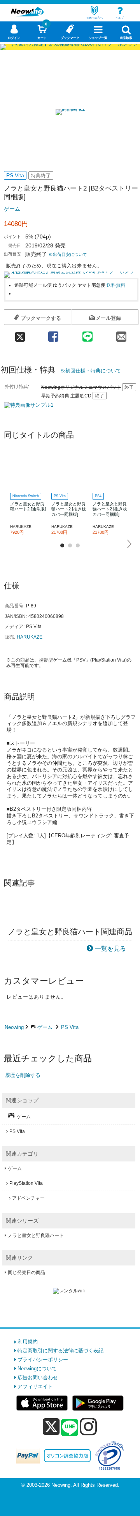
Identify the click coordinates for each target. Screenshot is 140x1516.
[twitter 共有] (20, 334)
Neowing (14, 1027)
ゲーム (12, 209)
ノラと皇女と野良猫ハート (36, 1235)
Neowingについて (37, 1368)
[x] (51, 1427)
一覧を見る (110, 948)
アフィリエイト (35, 1386)
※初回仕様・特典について (90, 371)
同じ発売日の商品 (26, 1272)
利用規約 (28, 1342)
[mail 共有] (121, 334)
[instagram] (88, 1426)
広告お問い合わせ (38, 1377)
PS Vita (70, 1027)
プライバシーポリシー (43, 1359)
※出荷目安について (68, 254)
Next (129, 544)
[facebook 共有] (53, 334)
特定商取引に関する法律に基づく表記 (60, 1351)
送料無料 (116, 285)
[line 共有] (87, 334)
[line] (69, 1428)
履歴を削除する (22, 1075)
